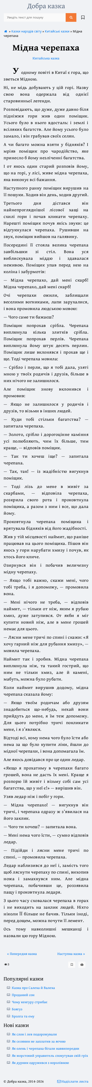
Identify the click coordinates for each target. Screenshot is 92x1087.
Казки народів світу (26, 31)
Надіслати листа (74, 1081)
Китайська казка (46, 58)
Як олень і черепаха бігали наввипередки (45, 1048)
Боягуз (17, 1009)
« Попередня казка (22, 953)
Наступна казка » (71, 953)
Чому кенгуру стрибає (29, 1001)
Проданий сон (23, 994)
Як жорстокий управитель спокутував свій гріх (50, 1055)
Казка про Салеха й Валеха (33, 987)
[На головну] (6, 31)
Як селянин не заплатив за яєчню (39, 1041)
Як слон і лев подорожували (34, 1034)
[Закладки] (82, 17)
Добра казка (46, 5)
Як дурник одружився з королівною (40, 1062)
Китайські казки (57, 31)
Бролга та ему (23, 1016)
